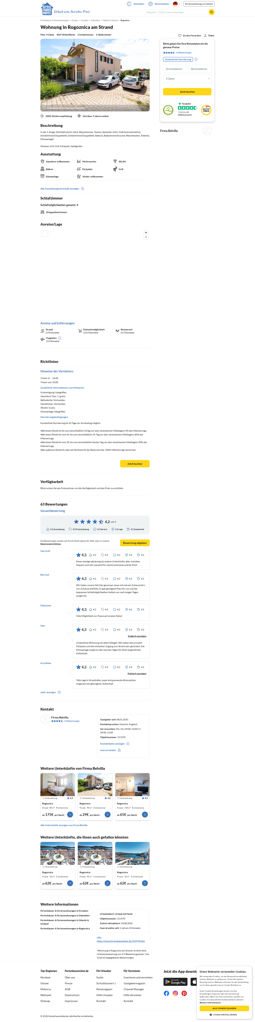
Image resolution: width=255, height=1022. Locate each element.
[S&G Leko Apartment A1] (132, 853)
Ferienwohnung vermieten (199, 3)
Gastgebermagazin (134, 983)
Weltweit (45, 995)
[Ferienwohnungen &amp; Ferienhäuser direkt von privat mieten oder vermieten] (65, 12)
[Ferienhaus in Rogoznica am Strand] (57, 784)
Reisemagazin (104, 989)
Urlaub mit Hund (123, 913)
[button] (224, 1014)
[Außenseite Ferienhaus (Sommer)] (95, 75)
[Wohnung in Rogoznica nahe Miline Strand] (95, 784)
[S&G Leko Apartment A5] (57, 853)
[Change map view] (45, 233)
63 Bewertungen (72, 721)
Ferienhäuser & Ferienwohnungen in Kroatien (64, 910)
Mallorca (45, 989)
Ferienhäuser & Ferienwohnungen (54, 20)
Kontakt (101, 1001)
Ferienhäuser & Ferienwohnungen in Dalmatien (65, 915)
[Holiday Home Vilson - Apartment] (132, 784)
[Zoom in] (146, 232)
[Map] (95, 273)
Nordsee (45, 977)
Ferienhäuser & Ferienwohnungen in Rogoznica (65, 928)
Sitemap (45, 1001)
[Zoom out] (146, 237)
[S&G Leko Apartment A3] (95, 853)
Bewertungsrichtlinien (50, 544)
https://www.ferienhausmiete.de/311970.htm (121, 941)
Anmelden (139, 3)
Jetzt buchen (134, 463)
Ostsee (44, 983)
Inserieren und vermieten (138, 977)
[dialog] (224, 992)
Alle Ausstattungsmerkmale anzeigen (59, 188)
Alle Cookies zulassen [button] (224, 1008)
